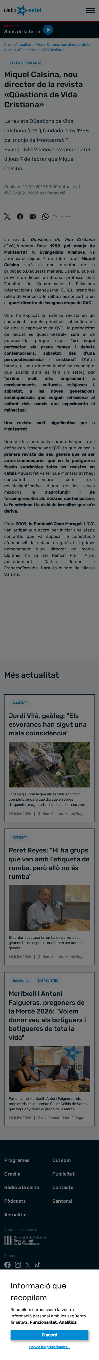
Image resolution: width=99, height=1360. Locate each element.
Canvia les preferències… (49, 1347)
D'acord (49, 1334)
